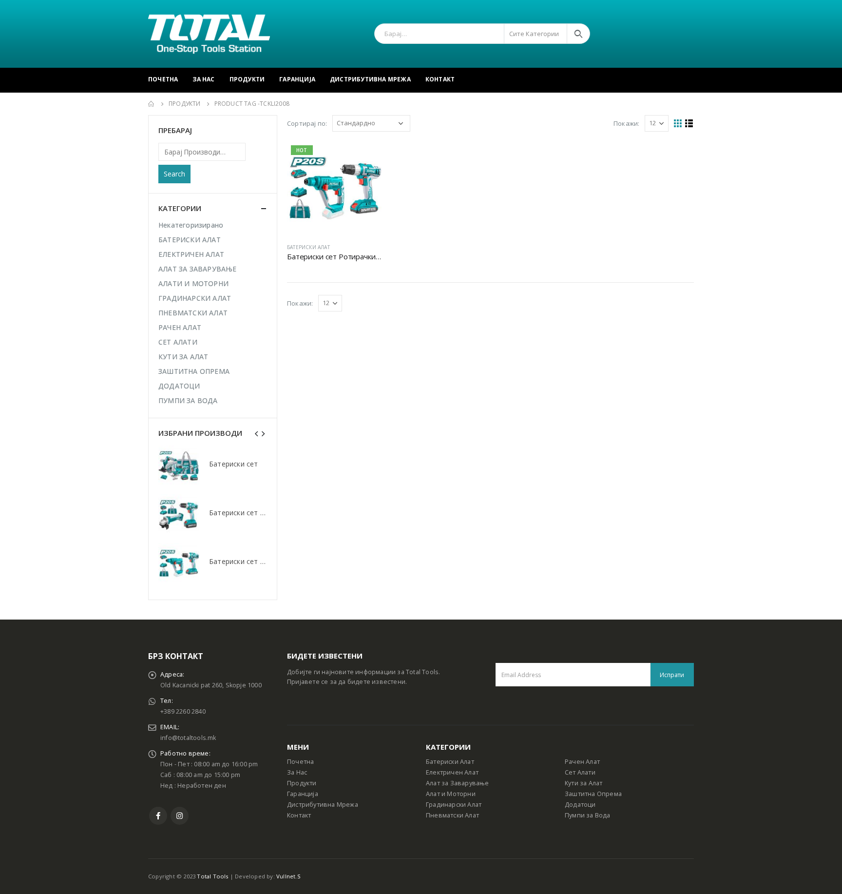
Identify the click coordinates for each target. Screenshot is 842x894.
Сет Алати (580, 772)
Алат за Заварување (457, 783)
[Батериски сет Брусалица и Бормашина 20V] (178, 514)
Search (174, 173)
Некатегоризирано (190, 225)
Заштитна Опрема (593, 794)
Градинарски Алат (453, 804)
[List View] (689, 123)
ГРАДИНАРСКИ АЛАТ (194, 298)
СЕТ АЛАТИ (177, 342)
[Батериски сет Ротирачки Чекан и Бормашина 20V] (178, 563)
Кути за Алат (583, 783)
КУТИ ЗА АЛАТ (183, 356)
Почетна (163, 79)
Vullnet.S (288, 876)
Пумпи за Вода (588, 815)
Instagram (180, 816)
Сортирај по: (307, 123)
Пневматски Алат (452, 815)
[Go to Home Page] (151, 103)
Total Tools (212, 876)
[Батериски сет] (178, 466)
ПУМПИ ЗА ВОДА (188, 400)
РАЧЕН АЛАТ (179, 327)
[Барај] (578, 33)
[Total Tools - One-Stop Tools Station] (209, 34)
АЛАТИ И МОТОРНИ (193, 283)
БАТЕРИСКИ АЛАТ (308, 247)
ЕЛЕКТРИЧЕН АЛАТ (191, 254)
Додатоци (580, 804)
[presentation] (256, 433)
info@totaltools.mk (188, 738)
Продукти (247, 79)
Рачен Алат (582, 762)
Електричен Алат (452, 772)
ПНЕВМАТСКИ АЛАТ (193, 312)
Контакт (440, 79)
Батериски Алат (450, 762)
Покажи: (626, 123)
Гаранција (297, 79)
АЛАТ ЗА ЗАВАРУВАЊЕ (197, 268)
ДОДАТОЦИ (179, 385)
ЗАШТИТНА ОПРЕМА (194, 371)
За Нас (203, 79)
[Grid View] (678, 123)
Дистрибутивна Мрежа (370, 79)
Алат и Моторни (451, 794)
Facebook (158, 816)
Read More (365, 157)
